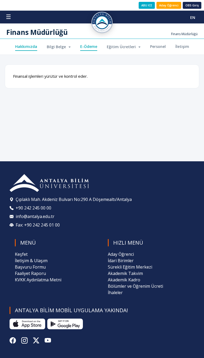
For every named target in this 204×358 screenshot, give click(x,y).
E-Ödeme (88, 46)
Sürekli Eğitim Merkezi (130, 267)
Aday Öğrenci (168, 5)
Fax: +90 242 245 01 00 (38, 225)
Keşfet (21, 254)
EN (192, 17)
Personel (158, 46)
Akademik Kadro (124, 280)
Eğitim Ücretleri (122, 46)
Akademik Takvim (125, 273)
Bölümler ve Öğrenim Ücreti (135, 286)
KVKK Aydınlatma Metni (38, 280)
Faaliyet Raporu (30, 273)
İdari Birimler (121, 261)
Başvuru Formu (30, 267)
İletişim (182, 46)
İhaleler (115, 292)
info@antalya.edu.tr (35, 216)
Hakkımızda (26, 46)
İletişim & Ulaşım (31, 261)
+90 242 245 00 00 (33, 208)
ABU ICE (146, 5)
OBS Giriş (192, 5)
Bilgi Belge (57, 46)
